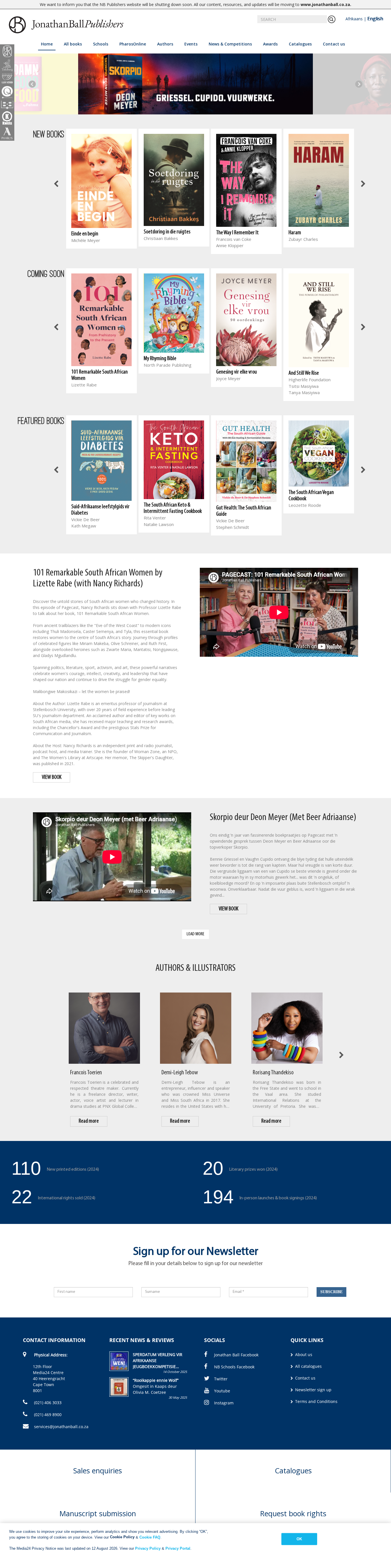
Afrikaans (354, 18)
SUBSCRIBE (331, 1292)
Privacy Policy (148, 1548)
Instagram (224, 1403)
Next (358, 84)
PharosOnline (132, 44)
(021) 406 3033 (47, 1402)
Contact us (334, 44)
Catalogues (300, 44)
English (375, 18)
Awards (270, 44)
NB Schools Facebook (234, 1367)
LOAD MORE (195, 934)
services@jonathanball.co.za (61, 1426)
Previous (32, 84)
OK (299, 1539)
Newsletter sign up (312, 1389)
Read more (89, 1121)
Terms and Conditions (315, 1401)
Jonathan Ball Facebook (236, 1354)
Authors (165, 44)
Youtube (222, 1391)
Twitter (221, 1379)
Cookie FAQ (149, 1537)
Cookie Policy (122, 1537)
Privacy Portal (177, 1548)
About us (303, 1354)
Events (191, 44)
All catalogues (308, 1366)
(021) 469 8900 (47, 1414)
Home (47, 44)
